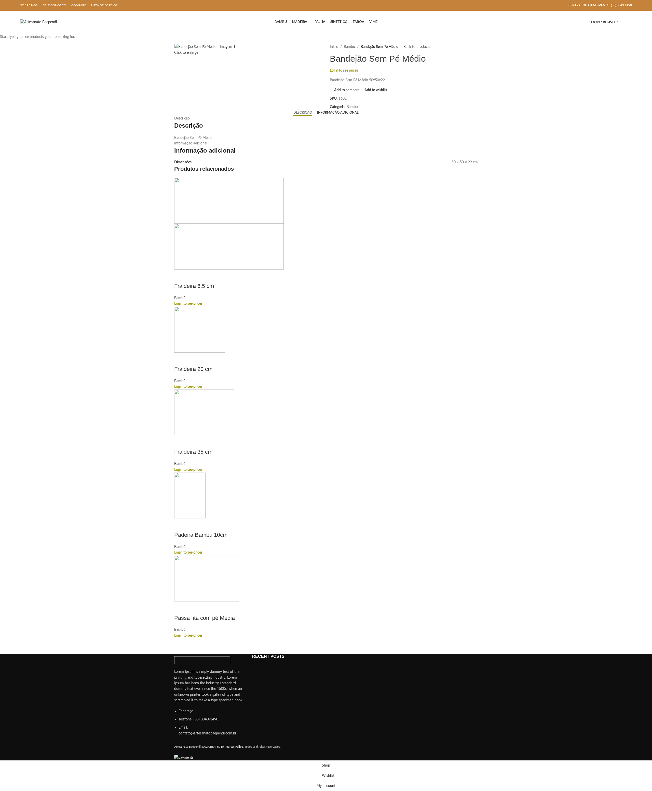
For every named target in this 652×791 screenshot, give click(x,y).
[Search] (622, 22)
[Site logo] (38, 22)
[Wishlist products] (629, 22)
